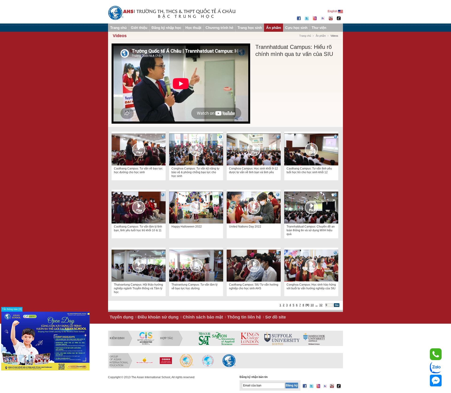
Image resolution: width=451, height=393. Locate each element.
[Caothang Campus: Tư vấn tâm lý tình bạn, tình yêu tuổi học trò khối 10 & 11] (139, 208)
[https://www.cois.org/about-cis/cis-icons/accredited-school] (146, 338)
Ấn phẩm (273, 28)
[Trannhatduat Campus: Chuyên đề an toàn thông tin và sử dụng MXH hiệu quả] (311, 208)
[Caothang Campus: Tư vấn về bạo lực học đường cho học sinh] (139, 149)
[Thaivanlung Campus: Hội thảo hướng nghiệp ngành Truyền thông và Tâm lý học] (139, 266)
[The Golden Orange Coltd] (144, 360)
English (333, 11)
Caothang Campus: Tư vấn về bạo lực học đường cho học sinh (138, 170)
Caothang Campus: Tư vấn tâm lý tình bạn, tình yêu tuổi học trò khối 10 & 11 (138, 228)
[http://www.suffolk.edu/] (281, 338)
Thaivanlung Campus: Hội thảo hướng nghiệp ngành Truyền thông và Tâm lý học (138, 288)
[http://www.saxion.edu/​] (223, 338)
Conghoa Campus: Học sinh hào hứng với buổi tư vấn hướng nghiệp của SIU (311, 286)
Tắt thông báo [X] (12, 309)
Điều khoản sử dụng (158, 317)
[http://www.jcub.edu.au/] (314, 338)
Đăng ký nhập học (166, 28)
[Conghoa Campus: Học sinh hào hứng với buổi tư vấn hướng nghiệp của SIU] (311, 266)
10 (312, 305)
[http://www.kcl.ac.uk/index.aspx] (249, 338)
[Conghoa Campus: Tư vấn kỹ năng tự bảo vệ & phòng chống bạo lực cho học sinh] (196, 149)
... (316, 305)
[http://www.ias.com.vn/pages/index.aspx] (186, 360)
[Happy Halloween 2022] (196, 208)
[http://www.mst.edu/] (204, 338)
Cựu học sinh (296, 28)
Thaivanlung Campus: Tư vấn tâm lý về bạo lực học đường (194, 286)
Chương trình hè (219, 28)
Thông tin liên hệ (244, 317)
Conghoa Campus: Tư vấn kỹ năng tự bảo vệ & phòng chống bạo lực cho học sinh (195, 172)
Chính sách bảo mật (203, 317)
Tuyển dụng (121, 317)
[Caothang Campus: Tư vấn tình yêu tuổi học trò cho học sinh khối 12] (311, 149)
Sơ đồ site (275, 317)
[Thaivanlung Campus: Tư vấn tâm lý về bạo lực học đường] (196, 266)
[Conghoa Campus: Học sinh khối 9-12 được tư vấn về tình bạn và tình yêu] (254, 149)
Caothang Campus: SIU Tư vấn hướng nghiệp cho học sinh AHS (253, 286)
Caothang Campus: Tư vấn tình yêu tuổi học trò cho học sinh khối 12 (309, 170)
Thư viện (319, 28)
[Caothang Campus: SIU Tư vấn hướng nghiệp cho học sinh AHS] (254, 266)
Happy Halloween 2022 (186, 226)
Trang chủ (118, 28)
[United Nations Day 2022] (254, 208)
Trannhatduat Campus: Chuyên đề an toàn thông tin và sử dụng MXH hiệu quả (311, 230)
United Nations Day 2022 (245, 226)
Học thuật (193, 28)
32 (321, 305)
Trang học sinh (249, 28)
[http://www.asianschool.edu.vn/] (229, 360)
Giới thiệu (139, 28)
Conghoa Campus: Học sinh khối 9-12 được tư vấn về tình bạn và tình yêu (253, 170)
